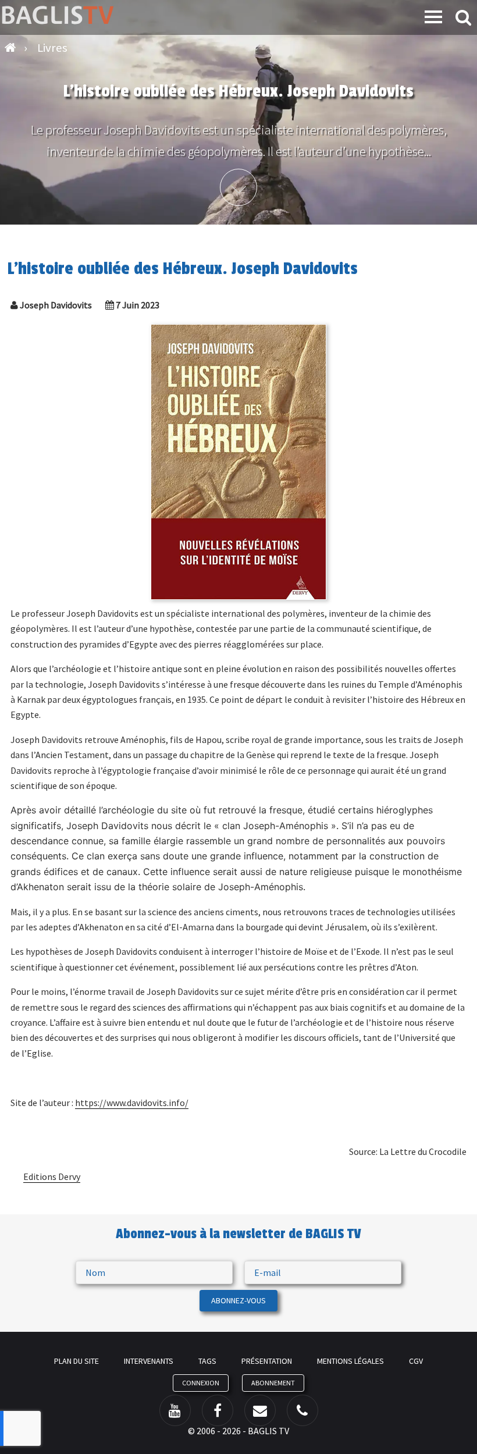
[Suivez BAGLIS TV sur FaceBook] (217, 1410)
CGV (416, 1361)
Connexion (200, 1382)
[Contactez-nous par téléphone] (302, 1410)
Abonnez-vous (238, 1300)
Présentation (266, 1361)
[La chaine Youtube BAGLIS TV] (175, 1410)
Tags (207, 1361)
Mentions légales (350, 1361)
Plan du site (76, 1361)
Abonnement (273, 1382)
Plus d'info (238, 187)
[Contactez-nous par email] (260, 1410)
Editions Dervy (51, 1176)
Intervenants (148, 1361)
